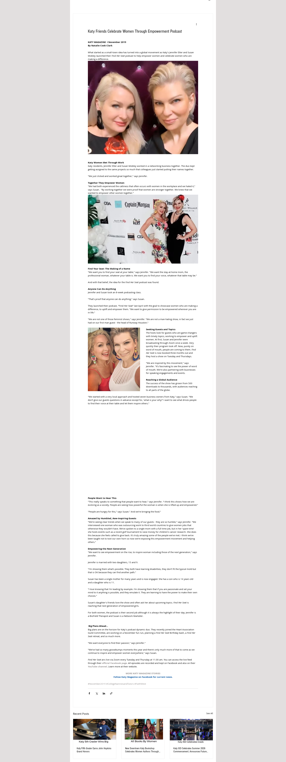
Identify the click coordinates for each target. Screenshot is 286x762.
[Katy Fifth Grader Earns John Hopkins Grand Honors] (94, 731)
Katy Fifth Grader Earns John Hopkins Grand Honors (94, 750)
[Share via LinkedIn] (103, 693)
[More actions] (196, 24)
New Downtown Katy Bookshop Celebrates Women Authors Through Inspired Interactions (142, 750)
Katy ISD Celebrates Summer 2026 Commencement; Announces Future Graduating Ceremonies (190, 750)
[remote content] (143, 450)
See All (209, 713)
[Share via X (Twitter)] (96, 693)
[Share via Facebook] (89, 693)
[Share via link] (111, 693)
